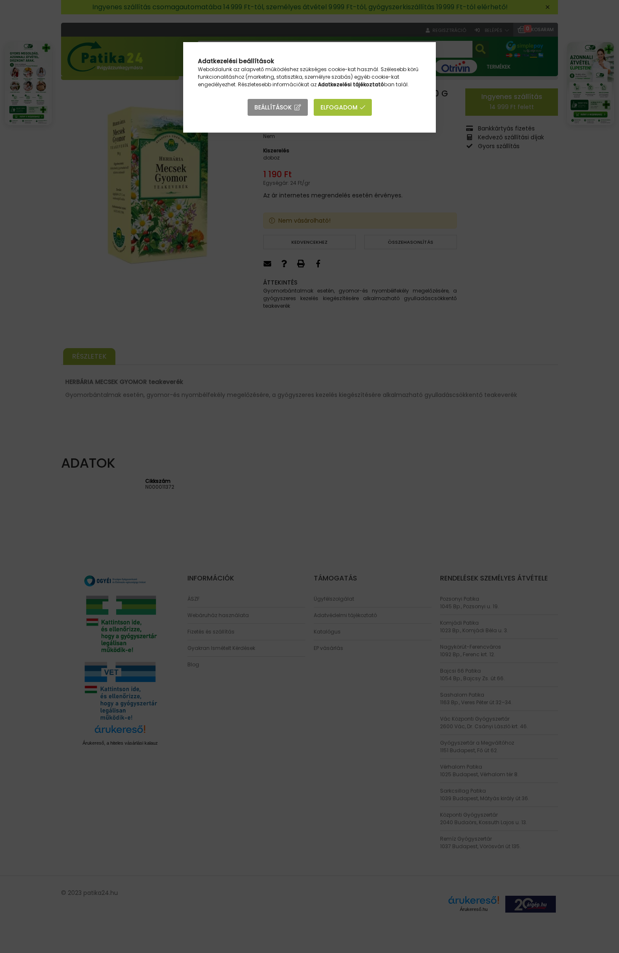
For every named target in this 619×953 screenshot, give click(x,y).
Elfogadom (339, 107)
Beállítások (273, 107)
